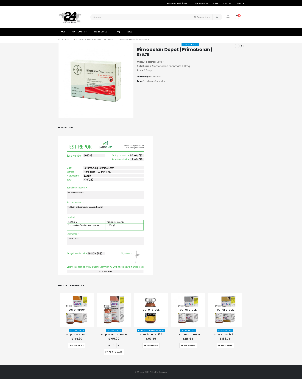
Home (62, 31)
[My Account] (227, 17)
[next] (241, 46)
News (129, 31)
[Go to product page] (114, 310)
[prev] (237, 46)
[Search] (217, 17)
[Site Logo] (70, 17)
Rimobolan (160, 81)
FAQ (118, 31)
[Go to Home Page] (59, 39)
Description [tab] (65, 127)
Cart (215, 3)
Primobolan (148, 81)
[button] (59, 80)
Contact (228, 3)
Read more (78, 345)
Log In (240, 3)
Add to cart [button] (115, 351)
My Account (201, 3)
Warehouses (100, 31)
